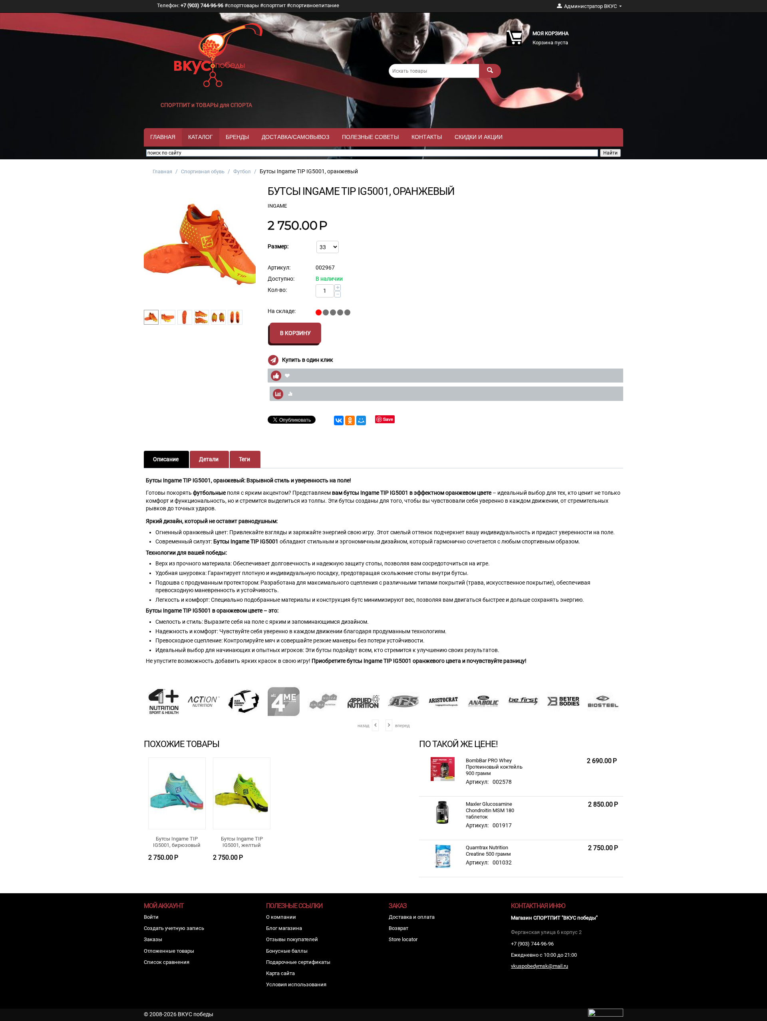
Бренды (237, 137)
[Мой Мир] (361, 420)
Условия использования (296, 984)
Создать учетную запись (174, 928)
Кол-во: (277, 290)
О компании (281, 917)
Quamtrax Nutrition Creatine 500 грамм (488, 851)
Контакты (426, 137)
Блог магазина (284, 928)
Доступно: (281, 279)
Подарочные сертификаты (298, 962)
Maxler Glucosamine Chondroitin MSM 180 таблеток (490, 810)
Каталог (200, 137)
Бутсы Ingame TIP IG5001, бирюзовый (177, 842)
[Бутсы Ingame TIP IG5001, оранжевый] (200, 245)
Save (388, 419)
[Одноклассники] (350, 420)
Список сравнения (166, 962)
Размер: (278, 246)
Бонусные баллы (287, 951)
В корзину (295, 333)
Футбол (242, 171)
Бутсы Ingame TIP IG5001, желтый (242, 842)
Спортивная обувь (203, 171)
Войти (151, 917)
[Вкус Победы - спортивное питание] (218, 54)
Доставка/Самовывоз (295, 137)
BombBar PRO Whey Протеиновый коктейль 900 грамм (494, 766)
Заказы (153, 939)
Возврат (398, 928)
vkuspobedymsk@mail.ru (539, 966)
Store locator (403, 939)
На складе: (282, 311)
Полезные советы (370, 137)
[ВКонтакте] (339, 420)
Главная (162, 137)
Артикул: (279, 267)
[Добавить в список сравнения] (451, 393)
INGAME (277, 206)
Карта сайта (280, 973)
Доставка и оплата (412, 917)
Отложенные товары (169, 951)
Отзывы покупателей (292, 939)
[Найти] (490, 71)
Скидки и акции (479, 137)
